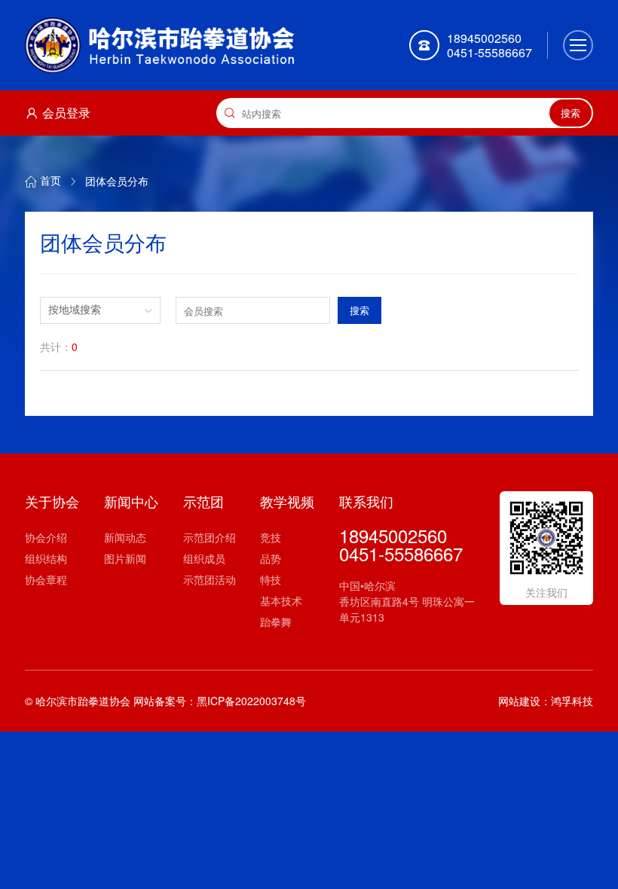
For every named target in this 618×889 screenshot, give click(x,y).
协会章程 (46, 579)
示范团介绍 (209, 537)
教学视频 (287, 501)
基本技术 (281, 600)
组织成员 (204, 558)
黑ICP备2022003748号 (251, 700)
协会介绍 (46, 537)
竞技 (270, 537)
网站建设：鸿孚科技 (545, 700)
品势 (270, 558)
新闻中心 (131, 501)
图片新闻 (125, 558)
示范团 (203, 501)
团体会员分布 (116, 180)
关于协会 (52, 501)
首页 (50, 181)
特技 (270, 579)
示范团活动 (209, 579)
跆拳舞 (276, 621)
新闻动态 (125, 537)
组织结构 (46, 558)
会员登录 (66, 112)
